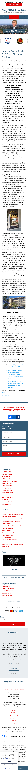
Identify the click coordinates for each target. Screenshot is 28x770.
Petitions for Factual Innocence (11, 521)
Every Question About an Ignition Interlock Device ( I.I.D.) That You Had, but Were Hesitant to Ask (15, 374)
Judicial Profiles (6, 593)
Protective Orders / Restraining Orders (13, 526)
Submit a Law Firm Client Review (14, 673)
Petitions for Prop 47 (7, 535)
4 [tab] (16, 663)
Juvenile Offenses (7, 490)
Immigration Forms (7, 528)
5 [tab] (18, 663)
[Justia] (18, 417)
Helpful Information (9, 584)
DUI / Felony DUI (6, 472)
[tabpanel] (14, 649)
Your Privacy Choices (11, 736)
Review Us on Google (14, 602)
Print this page (8, 689)
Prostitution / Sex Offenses (9, 481)
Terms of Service (14, 718)
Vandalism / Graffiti (7, 492)
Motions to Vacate (7, 530)
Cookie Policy (22, 736)
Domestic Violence (7, 474)
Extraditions (5, 546)
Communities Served (14, 463)
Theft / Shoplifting (7, 483)
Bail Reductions (6, 523)
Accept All (9, 761)
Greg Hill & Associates (19, 761)
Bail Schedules (6, 586)
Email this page (19, 689)
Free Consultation (8, 424)
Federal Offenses (6, 504)
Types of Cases (7, 469)
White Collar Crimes (7, 497)
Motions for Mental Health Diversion (12, 544)
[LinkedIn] (14, 417)
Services (5, 510)
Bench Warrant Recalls (8, 512)
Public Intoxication (7, 486)
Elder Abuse (5, 499)
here (3, 392)
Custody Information (8, 588)
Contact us (5, 396)
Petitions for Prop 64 (7, 537)
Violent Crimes (6, 495)
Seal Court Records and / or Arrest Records (14, 519)
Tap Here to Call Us (14, 4)
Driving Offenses (6, 488)
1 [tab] (10, 663)
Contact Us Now (14, 454)
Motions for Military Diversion (10, 542)
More (23, 17)
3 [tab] (14, 663)
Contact (14, 17)
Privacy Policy (14, 715)
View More (14, 668)
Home (4, 17)
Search (12, 624)
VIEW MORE (14, 569)
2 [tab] (12, 663)
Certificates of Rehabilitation (10, 540)
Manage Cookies (14, 738)
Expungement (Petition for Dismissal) (12, 514)
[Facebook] (10, 417)
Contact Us (14, 723)
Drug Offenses (6, 476)
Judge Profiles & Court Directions (14, 577)
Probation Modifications (9, 516)
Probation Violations (8, 502)
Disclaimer (14, 713)
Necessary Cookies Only (9, 765)
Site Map (14, 720)
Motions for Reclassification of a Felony (13, 533)
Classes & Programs (7, 591)
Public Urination (6, 479)
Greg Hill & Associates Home (14, 11)
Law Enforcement (7, 595)
